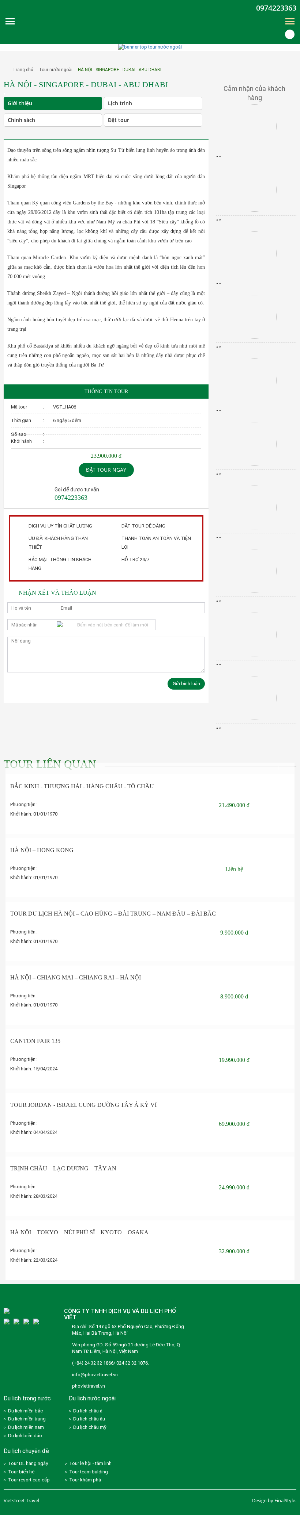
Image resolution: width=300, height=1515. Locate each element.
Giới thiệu (20, 103)
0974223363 (276, 8)
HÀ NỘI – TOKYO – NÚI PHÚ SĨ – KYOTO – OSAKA (79, 1232)
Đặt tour (118, 119)
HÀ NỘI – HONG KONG (42, 850)
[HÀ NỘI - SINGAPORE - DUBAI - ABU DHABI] (4, 93)
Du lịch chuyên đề (26, 1450)
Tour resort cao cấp (29, 1480)
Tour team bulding (88, 1471)
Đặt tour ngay (106, 469)
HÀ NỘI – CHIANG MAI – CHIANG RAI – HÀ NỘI (75, 977)
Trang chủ (22, 69)
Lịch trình (120, 103)
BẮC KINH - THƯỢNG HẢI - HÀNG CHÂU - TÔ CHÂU (82, 786)
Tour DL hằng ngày (28, 1463)
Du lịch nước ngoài (92, 1398)
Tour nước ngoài (55, 69)
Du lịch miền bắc (25, 1411)
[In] (10, 134)
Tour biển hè (21, 1471)
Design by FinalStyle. (274, 1500)
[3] (7, 1321)
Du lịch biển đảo (25, 1435)
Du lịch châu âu (89, 1419)
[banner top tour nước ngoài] (150, 47)
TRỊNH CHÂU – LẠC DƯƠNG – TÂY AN (63, 1168)
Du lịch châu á (87, 1411)
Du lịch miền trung (27, 1419)
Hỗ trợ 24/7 (135, 559)
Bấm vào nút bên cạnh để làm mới (112, 625)
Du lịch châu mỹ (89, 1427)
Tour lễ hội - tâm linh (90, 1463)
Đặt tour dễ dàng (143, 526)
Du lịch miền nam (26, 1427)
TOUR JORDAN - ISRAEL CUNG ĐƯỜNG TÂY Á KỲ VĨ (83, 1105)
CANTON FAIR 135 (35, 1041)
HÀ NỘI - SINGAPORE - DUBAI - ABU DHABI (119, 69)
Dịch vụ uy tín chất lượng (60, 526)
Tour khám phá (85, 1480)
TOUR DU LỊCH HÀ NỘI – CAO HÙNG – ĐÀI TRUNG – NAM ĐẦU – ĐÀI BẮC (113, 913)
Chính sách (21, 119)
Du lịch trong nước (27, 1398)
